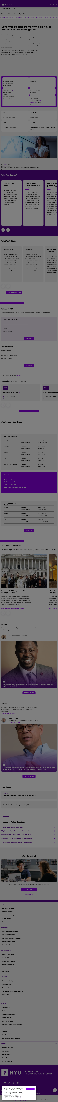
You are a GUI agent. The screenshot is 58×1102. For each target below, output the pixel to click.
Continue (30, 1089)
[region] (19, 1093)
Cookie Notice (18, 1097)
